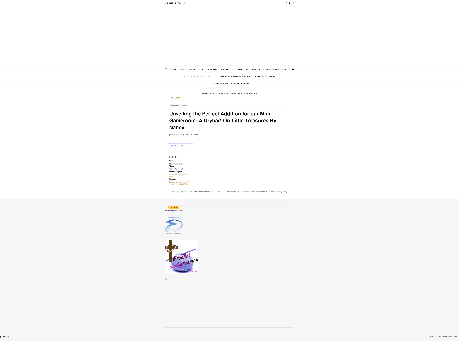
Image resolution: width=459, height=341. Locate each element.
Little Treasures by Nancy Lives (179, 175)
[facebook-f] (286, 3)
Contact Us (242, 69)
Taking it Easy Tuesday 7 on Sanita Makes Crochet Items (196, 191)
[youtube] (290, 3)
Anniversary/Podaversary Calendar (230, 83)
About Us (226, 69)
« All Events (174, 97)
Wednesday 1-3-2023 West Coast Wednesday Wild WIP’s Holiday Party (256, 191)
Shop (183, 69)
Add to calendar (181, 146)
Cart (192, 69)
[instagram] (293, 3)
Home (173, 69)
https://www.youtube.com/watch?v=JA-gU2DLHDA (179, 183)
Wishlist (169, 3)
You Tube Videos (208, 69)
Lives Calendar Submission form (269, 69)
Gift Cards (180, 3)
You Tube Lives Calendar (197, 76)
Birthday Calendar (265, 76)
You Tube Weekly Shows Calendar (232, 76)
